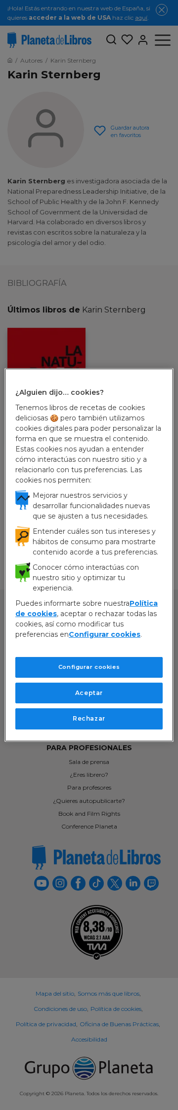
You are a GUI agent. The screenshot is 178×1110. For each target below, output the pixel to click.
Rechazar (89, 718)
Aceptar (89, 692)
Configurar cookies (89, 666)
